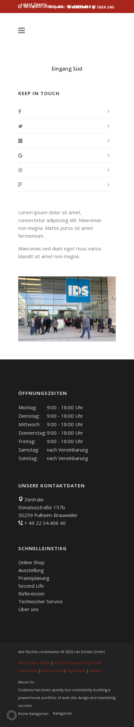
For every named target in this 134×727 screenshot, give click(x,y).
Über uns (28, 609)
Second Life (31, 585)
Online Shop (31, 562)
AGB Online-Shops (34, 662)
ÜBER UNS (105, 7)
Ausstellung (31, 570)
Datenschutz (51, 670)
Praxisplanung (33, 578)
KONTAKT (79, 7)
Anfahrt (95, 670)
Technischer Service (40, 601)
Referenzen (31, 593)
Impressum (75, 670)
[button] (11, 715)
